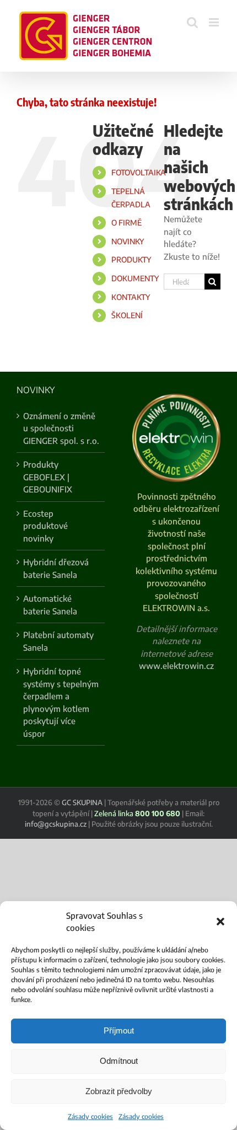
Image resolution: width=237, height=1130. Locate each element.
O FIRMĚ (126, 222)
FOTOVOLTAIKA (138, 172)
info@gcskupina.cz (56, 824)
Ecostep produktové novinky (45, 525)
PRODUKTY (131, 259)
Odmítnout (119, 1060)
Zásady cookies (90, 1116)
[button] (220, 921)
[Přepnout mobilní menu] (214, 22)
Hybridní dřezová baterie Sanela (56, 568)
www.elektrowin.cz (176, 666)
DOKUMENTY (135, 278)
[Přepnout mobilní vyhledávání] (192, 22)
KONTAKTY (130, 297)
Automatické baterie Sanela (50, 604)
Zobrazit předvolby (118, 1091)
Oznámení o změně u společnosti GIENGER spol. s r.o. (61, 428)
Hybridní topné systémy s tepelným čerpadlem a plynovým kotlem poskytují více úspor (61, 702)
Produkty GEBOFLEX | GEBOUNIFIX (47, 476)
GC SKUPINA (82, 802)
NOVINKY (127, 241)
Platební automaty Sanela (58, 641)
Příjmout (119, 1030)
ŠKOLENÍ (127, 315)
